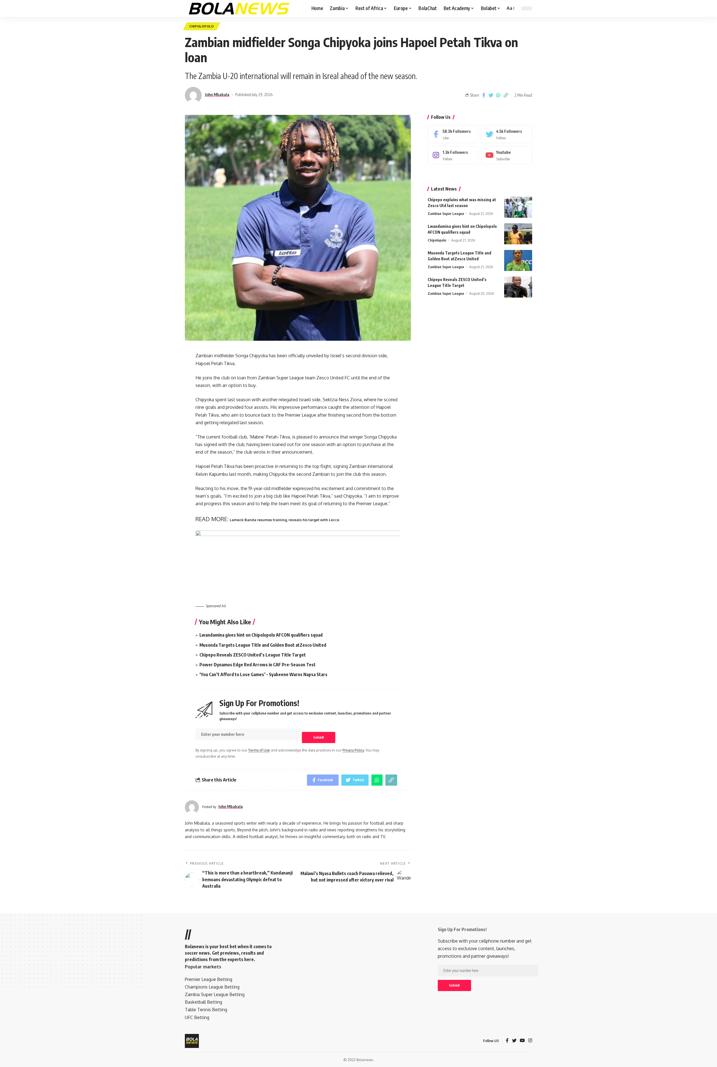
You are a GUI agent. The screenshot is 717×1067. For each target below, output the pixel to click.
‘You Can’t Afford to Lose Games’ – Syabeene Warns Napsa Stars (263, 674)
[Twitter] (507, 134)
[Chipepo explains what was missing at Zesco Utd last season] (518, 207)
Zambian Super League (446, 213)
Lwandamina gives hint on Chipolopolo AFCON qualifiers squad (261, 635)
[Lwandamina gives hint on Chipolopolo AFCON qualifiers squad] (518, 233)
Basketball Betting (203, 1002)
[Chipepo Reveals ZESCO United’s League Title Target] (518, 287)
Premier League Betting (208, 979)
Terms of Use (259, 750)
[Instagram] (453, 155)
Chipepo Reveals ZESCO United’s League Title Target (252, 655)
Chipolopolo (201, 26)
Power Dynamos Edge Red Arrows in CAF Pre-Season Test (257, 664)
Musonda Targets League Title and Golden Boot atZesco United (262, 645)
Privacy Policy (353, 750)
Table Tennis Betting (206, 1009)
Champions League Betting (212, 987)
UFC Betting (197, 1017)
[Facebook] (453, 134)
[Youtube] (507, 155)
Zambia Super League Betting (215, 994)
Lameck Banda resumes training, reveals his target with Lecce (284, 520)
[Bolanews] (239, 8)
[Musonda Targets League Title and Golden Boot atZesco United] (518, 260)
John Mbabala (217, 94)
